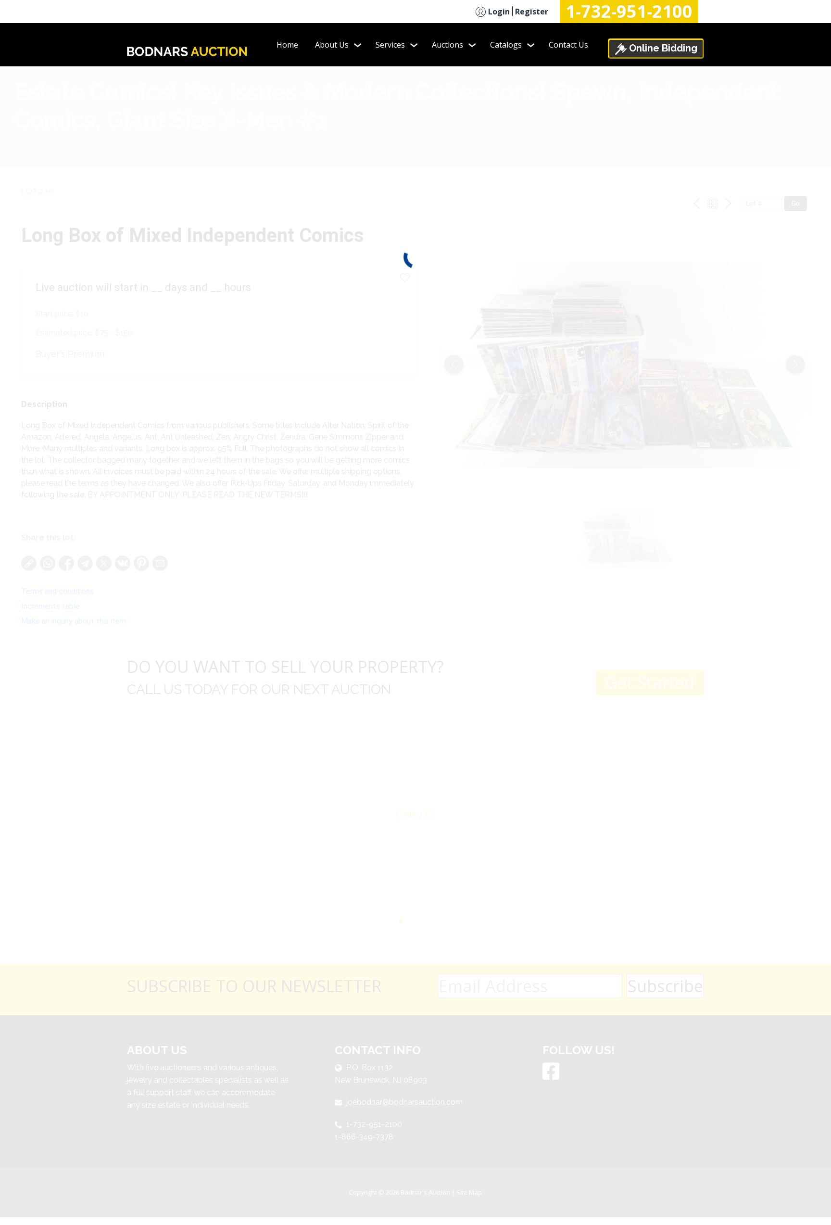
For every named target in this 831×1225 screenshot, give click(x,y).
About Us (332, 44)
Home (287, 44)
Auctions (447, 44)
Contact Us (568, 44)
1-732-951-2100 (629, 11)
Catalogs (506, 44)
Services (390, 44)
